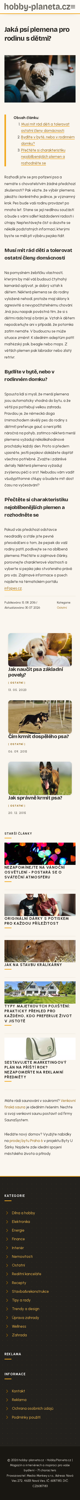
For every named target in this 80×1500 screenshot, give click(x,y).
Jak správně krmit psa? (35, 798)
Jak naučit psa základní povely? (35, 672)
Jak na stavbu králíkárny (33, 964)
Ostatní (62, 607)
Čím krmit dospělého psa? (38, 736)
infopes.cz (13, 588)
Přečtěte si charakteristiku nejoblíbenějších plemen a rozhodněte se (43, 156)
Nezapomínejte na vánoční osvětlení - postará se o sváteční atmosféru (34, 872)
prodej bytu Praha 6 (26, 1140)
